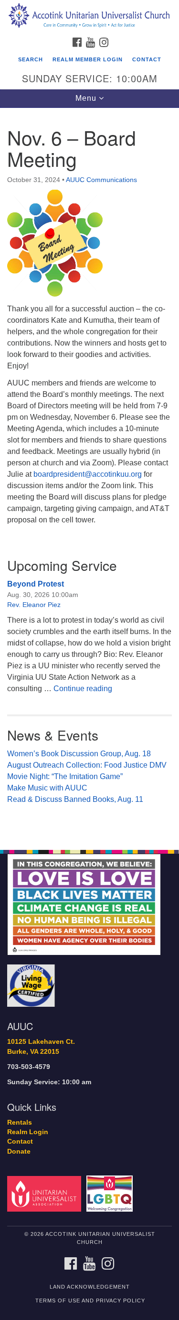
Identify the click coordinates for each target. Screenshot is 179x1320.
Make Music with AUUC (47, 788)
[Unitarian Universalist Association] (45, 1193)
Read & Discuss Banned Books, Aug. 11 (75, 799)
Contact (146, 59)
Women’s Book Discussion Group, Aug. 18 (79, 754)
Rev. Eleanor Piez (34, 604)
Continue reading (82, 688)
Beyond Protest (35, 584)
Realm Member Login (88, 59)
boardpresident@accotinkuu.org (87, 474)
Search (30, 59)
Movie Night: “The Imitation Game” (65, 776)
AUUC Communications (101, 179)
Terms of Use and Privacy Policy (90, 1300)
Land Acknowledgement (90, 1287)
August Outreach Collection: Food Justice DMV (87, 765)
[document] (89, 473)
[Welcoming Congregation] (111, 1193)
